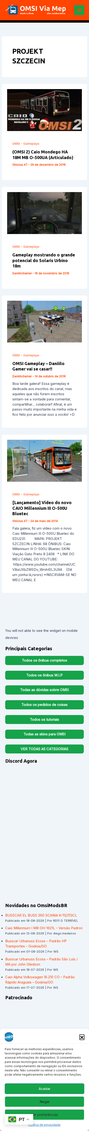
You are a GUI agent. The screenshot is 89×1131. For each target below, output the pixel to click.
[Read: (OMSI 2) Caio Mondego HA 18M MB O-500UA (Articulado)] (44, 110)
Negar (45, 1101)
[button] (82, 1037)
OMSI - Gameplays (25, 143)
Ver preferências (44, 1114)
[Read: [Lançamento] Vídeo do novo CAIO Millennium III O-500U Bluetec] (44, 460)
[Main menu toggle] (79, 10)
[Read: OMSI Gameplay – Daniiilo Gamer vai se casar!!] (44, 321)
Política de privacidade (44, 1125)
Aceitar (44, 1088)
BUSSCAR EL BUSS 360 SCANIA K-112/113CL (41, 915)
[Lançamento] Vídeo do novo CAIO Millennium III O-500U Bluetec (42, 508)
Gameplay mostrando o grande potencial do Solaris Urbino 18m (43, 260)
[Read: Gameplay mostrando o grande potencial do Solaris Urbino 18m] (44, 213)
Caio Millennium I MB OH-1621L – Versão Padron (44, 928)
